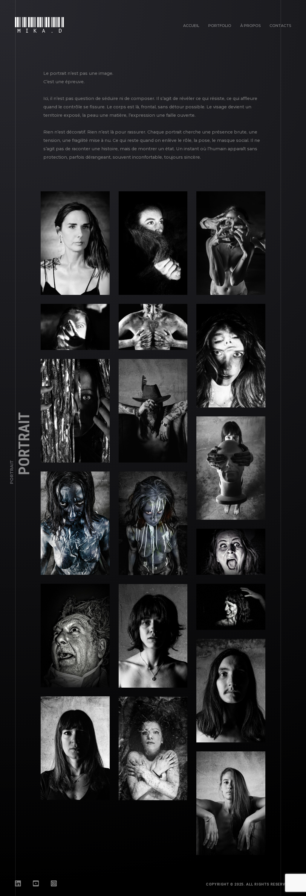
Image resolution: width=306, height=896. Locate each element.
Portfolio (219, 25)
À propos (250, 25)
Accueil (191, 25)
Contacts (280, 25)
